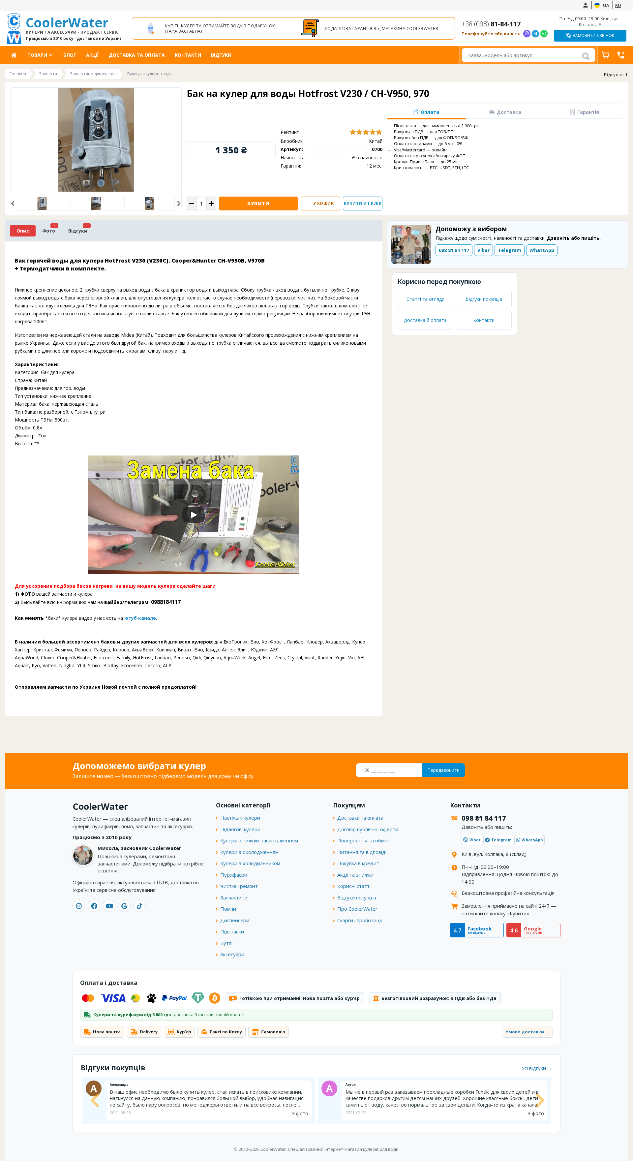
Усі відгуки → (537, 1068)
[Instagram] (79, 905)
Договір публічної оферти (367, 829)
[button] (12, 203)
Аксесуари (232, 954)
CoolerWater (73, 28)
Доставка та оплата (137, 55)
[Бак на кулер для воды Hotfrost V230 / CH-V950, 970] (96, 203)
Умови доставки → (527, 1032)
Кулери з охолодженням (249, 852)
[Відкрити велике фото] (96, 140)
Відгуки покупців (484, 299)
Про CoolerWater (357, 908)
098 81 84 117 (454, 250)
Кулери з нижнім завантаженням (259, 840)
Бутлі (226, 943)
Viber (483, 250)
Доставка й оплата (425, 320)
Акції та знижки (355, 874)
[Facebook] (94, 905)
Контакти (188, 55)
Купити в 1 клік (363, 203)
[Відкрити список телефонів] (621, 55)
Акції (92, 55)
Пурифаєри (233, 874)
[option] (213, 28)
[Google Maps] (124, 905)
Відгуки (221, 55)
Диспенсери (234, 920)
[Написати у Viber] (526, 33)
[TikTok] (139, 905)
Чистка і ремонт (239, 886)
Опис (22, 231)
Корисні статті (354, 886)
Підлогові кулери (240, 829)
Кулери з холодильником (250, 863)
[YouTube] (109, 905)
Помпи (228, 908)
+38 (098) (491, 23)
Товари (37, 55)
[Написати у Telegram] (535, 33)
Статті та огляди (425, 299)
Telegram (509, 250)
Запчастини (234, 897)
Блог (69, 55)
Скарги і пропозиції (359, 920)
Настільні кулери (240, 817)
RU (618, 5)
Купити (258, 203)
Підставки (232, 931)
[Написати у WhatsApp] (544, 33)
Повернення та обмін (362, 840)
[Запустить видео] (193, 515)
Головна (16, 55)
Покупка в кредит (358, 863)
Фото (48, 231)
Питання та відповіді (361, 852)
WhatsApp (541, 250)
